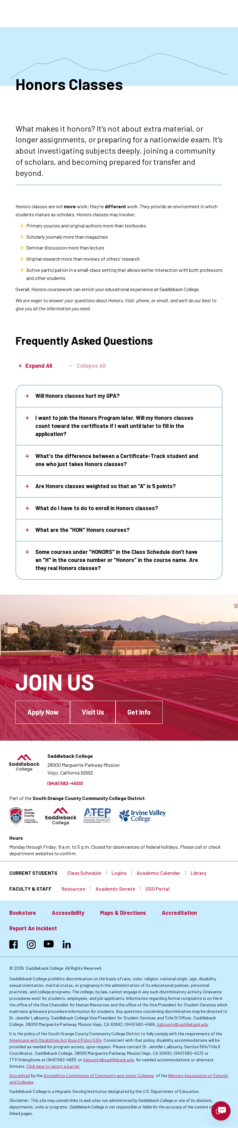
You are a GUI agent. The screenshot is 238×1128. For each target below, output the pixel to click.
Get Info (139, 712)
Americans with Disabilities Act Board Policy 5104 (55, 1040)
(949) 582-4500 (65, 783)
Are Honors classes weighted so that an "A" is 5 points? (105, 486)
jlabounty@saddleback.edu (182, 1024)
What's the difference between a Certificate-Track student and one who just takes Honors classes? (116, 459)
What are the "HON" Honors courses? (82, 529)
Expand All (38, 365)
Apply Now (43, 712)
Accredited (19, 1075)
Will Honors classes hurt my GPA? (77, 395)
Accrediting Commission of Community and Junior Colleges (98, 1075)
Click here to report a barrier (53, 1066)
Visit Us (93, 712)
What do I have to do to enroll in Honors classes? (96, 508)
